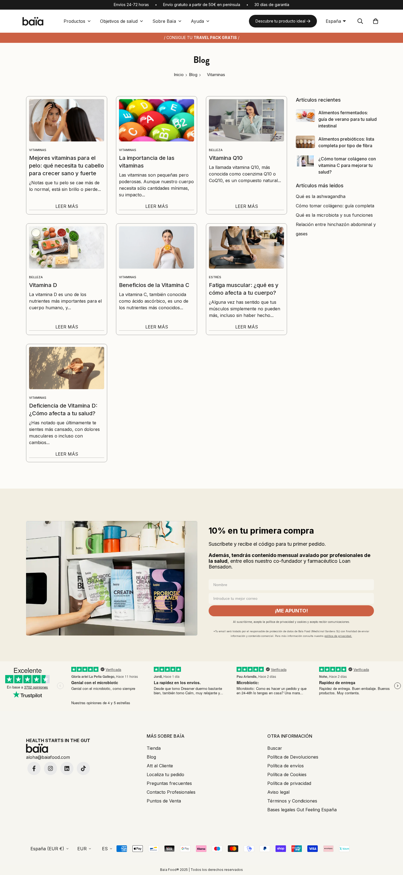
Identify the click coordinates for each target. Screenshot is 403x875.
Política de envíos (285, 765)
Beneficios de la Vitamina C (154, 285)
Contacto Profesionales (171, 792)
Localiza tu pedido (165, 774)
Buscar (274, 748)
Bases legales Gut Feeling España (302, 809)
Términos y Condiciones (292, 801)
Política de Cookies (286, 774)
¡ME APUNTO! (291, 611)
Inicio (179, 74)
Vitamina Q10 (226, 158)
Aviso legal (278, 792)
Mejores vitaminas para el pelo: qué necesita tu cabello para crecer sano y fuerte (66, 166)
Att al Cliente (160, 765)
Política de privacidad (289, 783)
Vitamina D (43, 285)
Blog (151, 757)
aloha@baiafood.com (48, 757)
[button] (375, 21)
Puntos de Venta (164, 801)
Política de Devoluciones (292, 757)
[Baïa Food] (33, 21)
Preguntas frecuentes (169, 783)
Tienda (154, 748)
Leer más (66, 206)
